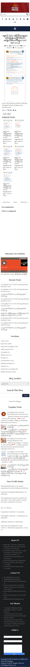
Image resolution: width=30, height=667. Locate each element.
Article (3, 341)
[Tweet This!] (9, 110)
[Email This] (3, 114)
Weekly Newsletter (6, 372)
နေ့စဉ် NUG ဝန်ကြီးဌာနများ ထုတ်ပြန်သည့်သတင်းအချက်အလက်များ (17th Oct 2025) (7, 189)
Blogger (18, 401)
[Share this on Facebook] (7, 110)
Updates (3, 366)
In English (4, 352)
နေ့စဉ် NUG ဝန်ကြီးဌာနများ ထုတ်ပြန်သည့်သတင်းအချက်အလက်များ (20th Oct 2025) (18, 137)
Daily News (4, 344)
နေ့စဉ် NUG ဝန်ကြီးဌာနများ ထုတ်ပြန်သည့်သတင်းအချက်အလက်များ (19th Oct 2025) (7, 137)
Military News (5, 355)
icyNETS (9, 663)
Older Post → (25, 202)
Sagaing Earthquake (7, 363)
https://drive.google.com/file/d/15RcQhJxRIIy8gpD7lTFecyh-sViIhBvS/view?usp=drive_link (14, 105)
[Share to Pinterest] (10, 114)
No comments (19, 48)
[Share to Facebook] (8, 114)
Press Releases (5, 360)
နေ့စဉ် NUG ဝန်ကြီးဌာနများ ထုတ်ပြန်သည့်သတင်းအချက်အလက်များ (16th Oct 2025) (18, 163)
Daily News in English (7, 346)
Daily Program (5, 349)
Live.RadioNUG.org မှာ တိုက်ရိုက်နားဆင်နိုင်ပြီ (14, 274)
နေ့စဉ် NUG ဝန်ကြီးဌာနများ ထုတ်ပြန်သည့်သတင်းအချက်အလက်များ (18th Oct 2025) (7, 163)
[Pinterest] (20, 19)
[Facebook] (2, 19)
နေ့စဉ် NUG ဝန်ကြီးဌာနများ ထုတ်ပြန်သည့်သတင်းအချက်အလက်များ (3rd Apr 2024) (15, 39)
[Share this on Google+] (11, 110)
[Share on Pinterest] (13, 110)
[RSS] (15, 22)
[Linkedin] (24, 19)
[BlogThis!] (5, 114)
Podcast (3, 358)
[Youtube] (13, 19)
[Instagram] (16, 19)
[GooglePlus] (9, 19)
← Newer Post (5, 202)
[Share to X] (7, 114)
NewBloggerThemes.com (8, 665)
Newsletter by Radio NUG (19, 659)
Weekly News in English (8, 369)
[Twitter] (6, 19)
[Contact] (27, 19)
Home (15, 202)
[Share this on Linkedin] (15, 110)
